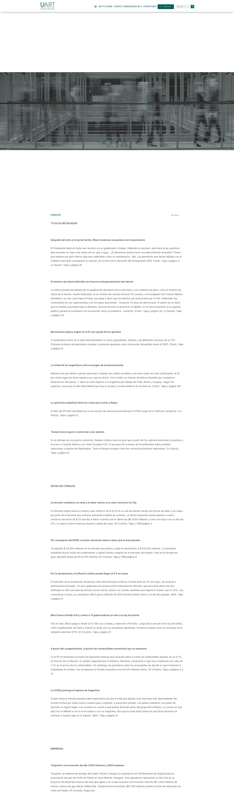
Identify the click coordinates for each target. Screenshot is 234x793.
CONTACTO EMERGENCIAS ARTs (128, 6)
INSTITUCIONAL (106, 6)
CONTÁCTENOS (150, 6)
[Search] (192, 6)
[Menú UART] (96, 6)
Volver (176, 215)
